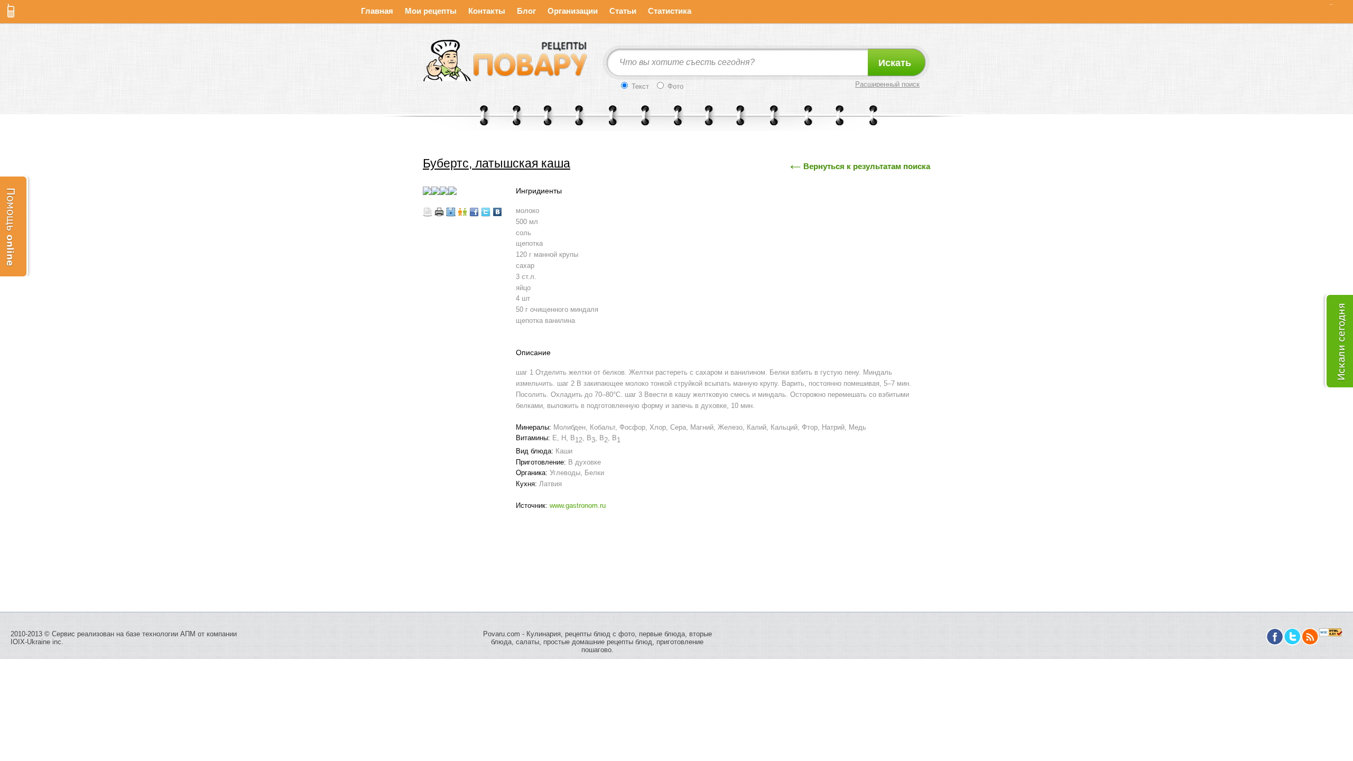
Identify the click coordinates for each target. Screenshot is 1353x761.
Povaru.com (501, 634)
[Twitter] (1292, 642)
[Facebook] (1275, 642)
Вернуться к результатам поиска (866, 166)
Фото (674, 86)
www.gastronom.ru (578, 505)
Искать (894, 63)
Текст (639, 86)
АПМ (188, 634)
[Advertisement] (676, 543)
